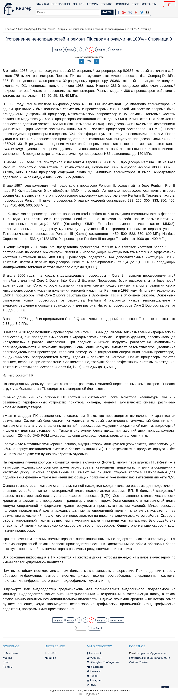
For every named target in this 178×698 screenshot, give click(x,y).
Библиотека (61, 4)
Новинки (122, 4)
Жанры (78, 4)
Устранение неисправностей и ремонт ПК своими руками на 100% (97, 28)
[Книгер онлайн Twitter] (141, 11)
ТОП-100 (106, 4)
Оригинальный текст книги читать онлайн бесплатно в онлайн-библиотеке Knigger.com (73, 613)
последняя (116, 49)
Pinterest (94, 671)
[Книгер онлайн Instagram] (147, 11)
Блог (135, 4)
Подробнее (92, 694)
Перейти (95, 628)
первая (58, 49)
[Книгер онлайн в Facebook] (118, 11)
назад (70, 49)
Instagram (95, 680)
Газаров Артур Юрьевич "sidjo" (36, 28)
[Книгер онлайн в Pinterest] (136, 11)
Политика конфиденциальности (149, 657)
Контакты (148, 4)
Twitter (94, 675)
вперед (101, 49)
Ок (80, 694)
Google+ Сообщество (105, 662)
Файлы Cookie (138, 662)
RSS (92, 684)
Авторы (92, 4)
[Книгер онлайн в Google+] (124, 11)
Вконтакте (97, 666)
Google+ (96, 657)
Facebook (95, 653)
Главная (42, 4)
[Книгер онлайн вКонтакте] (130, 11)
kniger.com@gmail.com (151, 653)
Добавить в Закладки (169, 4)
